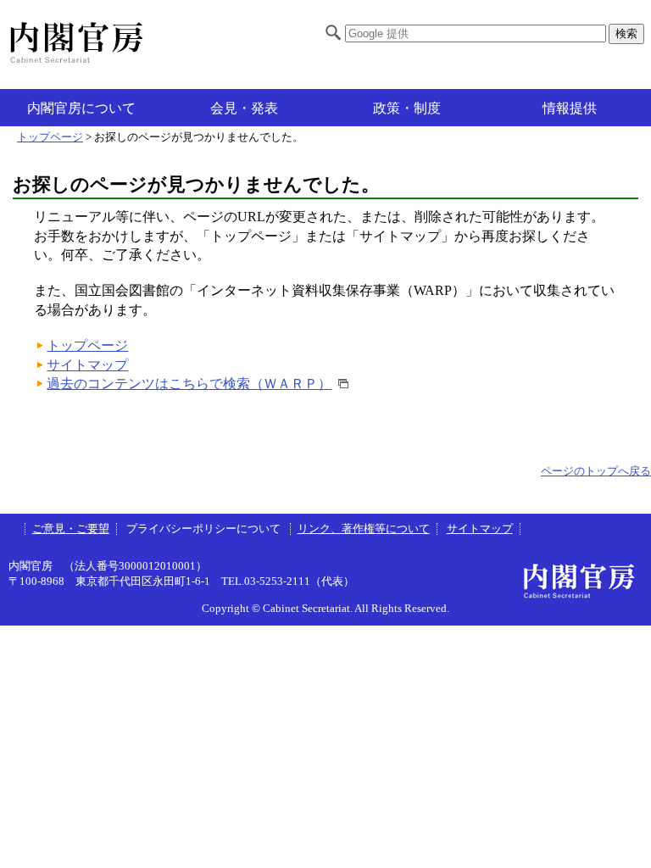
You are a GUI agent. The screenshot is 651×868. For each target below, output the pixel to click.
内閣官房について (81, 108)
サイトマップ (87, 365)
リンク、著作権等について (364, 529)
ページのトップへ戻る (596, 471)
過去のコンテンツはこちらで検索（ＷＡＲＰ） (189, 383)
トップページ (50, 137)
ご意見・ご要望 (70, 529)
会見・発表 (244, 108)
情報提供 (569, 108)
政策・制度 (407, 108)
